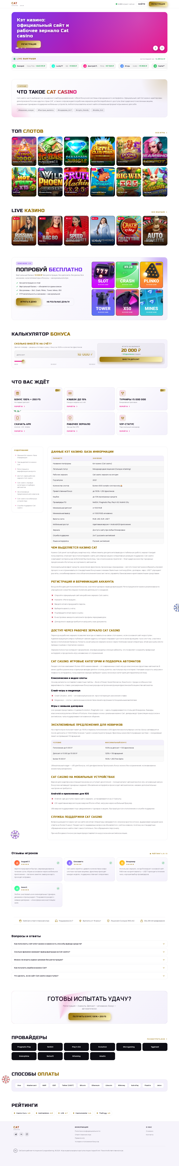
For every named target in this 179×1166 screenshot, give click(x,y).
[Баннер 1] (16, 48)
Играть (38, 1158)
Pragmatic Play (24, 1047)
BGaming (76, 1056)
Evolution (102, 1047)
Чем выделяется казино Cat (26, 463)
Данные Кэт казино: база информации (27, 456)
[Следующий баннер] (162, 48)
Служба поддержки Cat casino (26, 506)
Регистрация (158, 4)
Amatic (102, 1056)
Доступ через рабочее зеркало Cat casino (26, 477)
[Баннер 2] (20, 48)
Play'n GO (76, 1047)
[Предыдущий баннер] (155, 48)
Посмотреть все (156, 1039)
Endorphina (24, 1056)
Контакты (149, 1135)
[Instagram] (27, 1134)
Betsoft (50, 1056)
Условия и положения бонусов (87, 1141)
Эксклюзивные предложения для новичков (28, 493)
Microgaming (129, 1047)
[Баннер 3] (25, 48)
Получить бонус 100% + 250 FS (89, 1016)
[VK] (21, 1134)
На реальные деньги (58, 301)
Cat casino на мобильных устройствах (27, 500)
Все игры (160, 133)
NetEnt (50, 1047)
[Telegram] (16, 1134)
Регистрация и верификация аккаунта (26, 470)
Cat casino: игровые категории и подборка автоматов (26, 485)
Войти (141, 4)
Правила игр (80, 1138)
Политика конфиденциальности (87, 1131)
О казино (149, 1131)
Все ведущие (158, 212)
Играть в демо (28, 301)
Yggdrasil (155, 1047)
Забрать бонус (29, 43)
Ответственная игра (83, 1135)
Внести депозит (131, 359)
